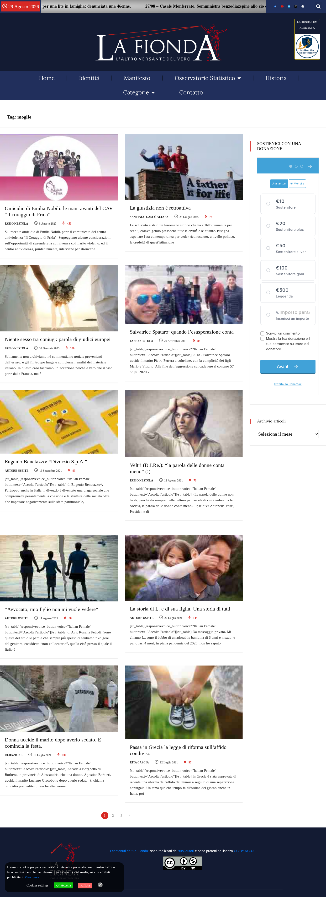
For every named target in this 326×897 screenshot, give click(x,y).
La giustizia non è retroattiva (160, 208)
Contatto (191, 92)
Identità (89, 78)
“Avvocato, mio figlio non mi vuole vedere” (51, 609)
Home (47, 78)
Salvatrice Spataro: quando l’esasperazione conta (182, 332)
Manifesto (137, 78)
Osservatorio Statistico (205, 78)
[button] (318, 6)
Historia (276, 78)
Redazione (13, 755)
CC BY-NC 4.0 (244, 851)
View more (32, 877)
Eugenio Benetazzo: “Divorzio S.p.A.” (46, 462)
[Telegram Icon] (289, 6)
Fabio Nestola (16, 223)
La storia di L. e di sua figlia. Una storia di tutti (180, 609)
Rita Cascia (139, 762)
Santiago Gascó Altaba (149, 217)
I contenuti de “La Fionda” (129, 851)
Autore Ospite (16, 470)
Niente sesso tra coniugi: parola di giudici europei (57, 339)
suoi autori (186, 851)
